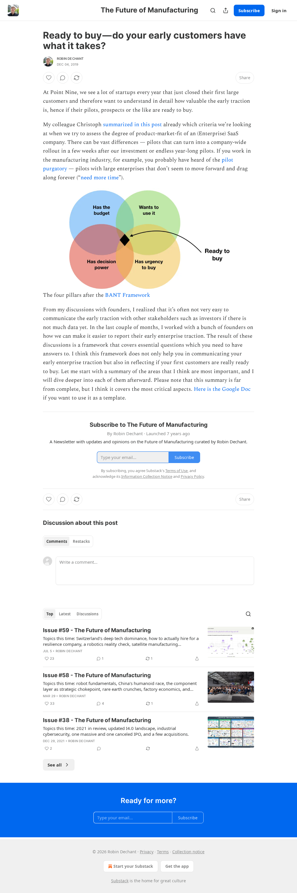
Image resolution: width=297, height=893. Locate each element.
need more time (100, 177)
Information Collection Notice (146, 476)
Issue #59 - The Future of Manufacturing (97, 630)
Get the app (177, 866)
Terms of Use (176, 470)
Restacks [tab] (81, 541)
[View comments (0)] (62, 78)
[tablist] (68, 541)
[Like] (49, 78)
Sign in (279, 10)
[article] (148, 644)
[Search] (213, 10)
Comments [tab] (56, 541)
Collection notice (188, 851)
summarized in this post (132, 124)
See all (55, 765)
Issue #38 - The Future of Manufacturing (97, 720)
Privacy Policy (192, 476)
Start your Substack (133, 866)
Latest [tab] (65, 614)
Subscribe (249, 10)
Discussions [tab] (87, 614)
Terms (163, 851)
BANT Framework (127, 295)
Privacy (146, 851)
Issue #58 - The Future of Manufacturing (97, 675)
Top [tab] (49, 614)
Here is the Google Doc (222, 389)
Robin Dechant (70, 59)
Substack (119, 880)
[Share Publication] (225, 10)
